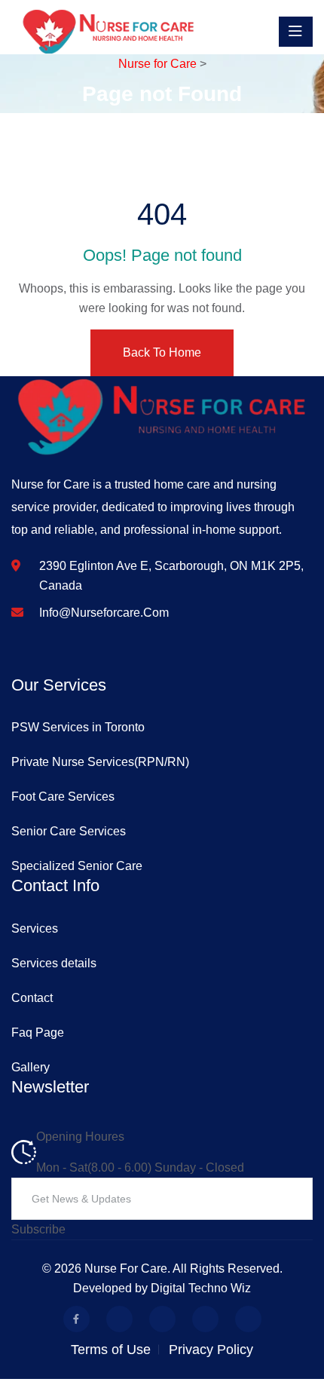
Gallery (30, 1067)
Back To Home (162, 352)
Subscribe (38, 1229)
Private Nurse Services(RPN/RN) (100, 761)
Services (34, 928)
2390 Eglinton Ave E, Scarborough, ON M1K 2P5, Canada (171, 575)
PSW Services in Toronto (78, 727)
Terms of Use (111, 1349)
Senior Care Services (68, 831)
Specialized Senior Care (76, 865)
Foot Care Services (63, 796)
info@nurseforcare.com (104, 612)
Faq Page (37, 1032)
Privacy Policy (211, 1349)
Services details (53, 963)
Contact (32, 997)
